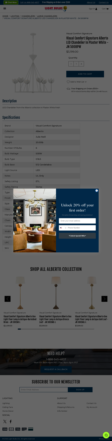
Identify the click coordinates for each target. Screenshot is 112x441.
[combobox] (63, 227)
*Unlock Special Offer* (77, 235)
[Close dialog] (97, 190)
